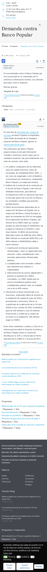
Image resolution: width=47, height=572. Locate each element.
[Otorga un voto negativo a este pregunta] (43, 61)
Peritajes (28, 484)
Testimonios (6, 481)
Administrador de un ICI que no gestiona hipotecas (23, 405)
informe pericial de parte (14, 145)
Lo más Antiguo (30, 109)
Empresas (29, 481)
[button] (5, 557)
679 (20, 124)
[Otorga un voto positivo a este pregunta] (37, 61)
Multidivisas (29, 475)
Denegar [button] (39, 566)
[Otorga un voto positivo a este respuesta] (40, 119)
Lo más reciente (20, 109)
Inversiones (29, 478)
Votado (11, 109)
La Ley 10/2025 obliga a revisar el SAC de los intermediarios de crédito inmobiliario (18, 383)
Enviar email (10, 17)
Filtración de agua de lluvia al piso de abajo (20, 418)
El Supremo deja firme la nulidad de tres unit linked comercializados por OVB (20, 374)
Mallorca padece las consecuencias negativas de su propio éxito (21, 360)
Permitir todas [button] (9, 566)
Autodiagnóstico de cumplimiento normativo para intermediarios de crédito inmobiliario (20, 391)
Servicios (5, 478)
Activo (6, 109)
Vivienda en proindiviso (11, 415)
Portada (5, 46)
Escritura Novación (10, 412)
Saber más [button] (7, 553)
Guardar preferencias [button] (25, 566)
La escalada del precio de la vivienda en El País (19, 367)
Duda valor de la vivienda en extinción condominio (23, 424)
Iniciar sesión (23, 352)
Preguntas (14, 46)
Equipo (4, 475)
